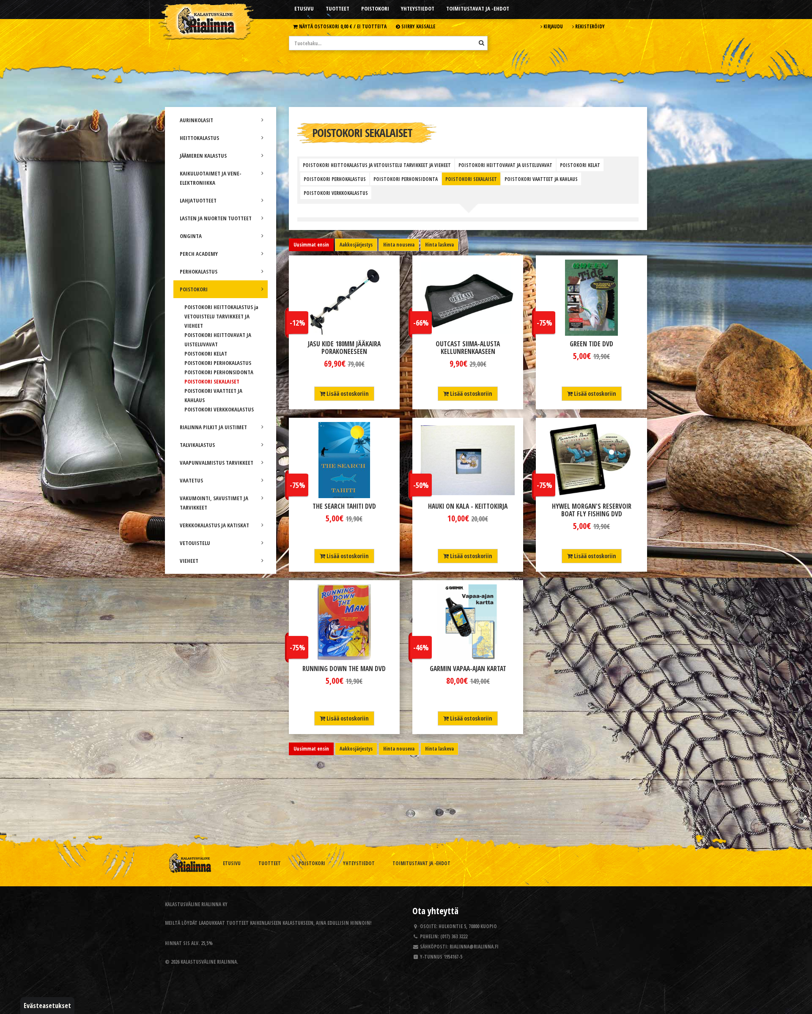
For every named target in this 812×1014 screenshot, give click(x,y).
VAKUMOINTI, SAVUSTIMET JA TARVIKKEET (214, 502)
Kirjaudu (552, 26)
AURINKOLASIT (196, 120)
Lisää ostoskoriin (347, 393)
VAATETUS (191, 480)
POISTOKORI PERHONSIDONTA (218, 372)
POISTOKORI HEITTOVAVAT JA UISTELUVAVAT (505, 165)
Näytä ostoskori (342, 26)
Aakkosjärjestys (356, 244)
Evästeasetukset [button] (47, 1005)
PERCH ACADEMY (199, 254)
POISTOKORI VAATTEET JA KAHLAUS (541, 178)
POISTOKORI (194, 289)
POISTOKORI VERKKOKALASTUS (219, 409)
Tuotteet (337, 8)
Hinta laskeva (439, 244)
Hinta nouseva (398, 244)
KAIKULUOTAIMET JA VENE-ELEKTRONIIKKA (210, 178)
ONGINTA (191, 236)
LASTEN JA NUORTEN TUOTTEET (216, 218)
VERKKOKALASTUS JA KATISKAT (214, 525)
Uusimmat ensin (311, 244)
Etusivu (304, 8)
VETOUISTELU (195, 543)
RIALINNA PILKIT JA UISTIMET (213, 427)
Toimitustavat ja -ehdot (477, 8)
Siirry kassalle (417, 26)
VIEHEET (189, 561)
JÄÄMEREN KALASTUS (203, 155)
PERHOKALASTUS (198, 271)
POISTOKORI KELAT (205, 353)
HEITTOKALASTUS (199, 138)
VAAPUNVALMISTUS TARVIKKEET (216, 462)
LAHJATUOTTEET (198, 200)
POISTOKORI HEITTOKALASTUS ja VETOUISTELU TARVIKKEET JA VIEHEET (221, 316)
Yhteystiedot (417, 8)
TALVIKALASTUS (197, 445)
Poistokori (375, 8)
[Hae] (481, 42)
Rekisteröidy (589, 26)
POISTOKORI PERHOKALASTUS (217, 363)
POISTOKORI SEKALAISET (211, 381)
